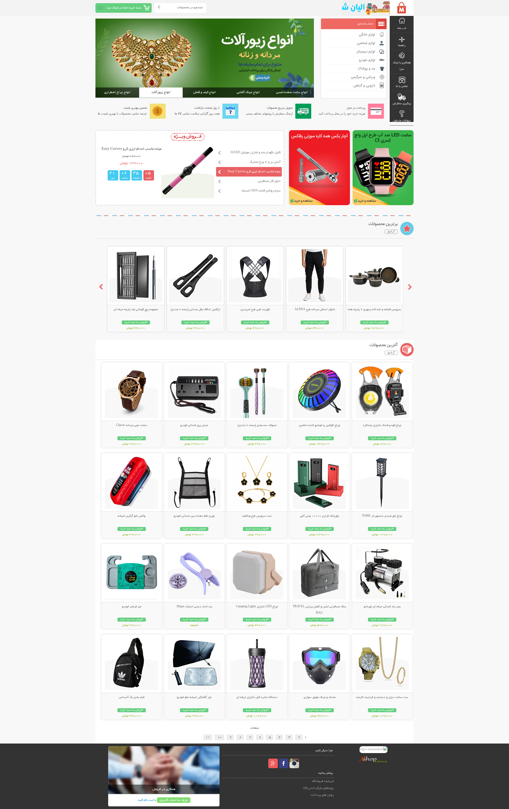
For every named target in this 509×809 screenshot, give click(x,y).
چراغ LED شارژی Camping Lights (257, 606)
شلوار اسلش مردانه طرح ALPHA (315, 309)
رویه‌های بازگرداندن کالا (318, 788)
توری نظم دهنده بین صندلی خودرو (194, 516)
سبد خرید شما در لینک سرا (123, 8)
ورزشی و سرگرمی (363, 77)
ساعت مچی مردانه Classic (131, 425)
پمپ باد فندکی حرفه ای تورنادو (382, 606)
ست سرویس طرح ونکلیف (257, 516)
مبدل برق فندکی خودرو (194, 425)
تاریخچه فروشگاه (323, 781)
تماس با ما (402, 86)
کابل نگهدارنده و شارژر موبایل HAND (255, 152)
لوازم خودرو (367, 60)
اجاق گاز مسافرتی (269, 181)
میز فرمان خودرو (131, 606)
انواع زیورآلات (161, 92)
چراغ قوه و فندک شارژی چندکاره (382, 425)
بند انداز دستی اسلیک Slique (194, 606)
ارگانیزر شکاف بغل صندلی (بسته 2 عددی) (195, 309)
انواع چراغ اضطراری (117, 92)
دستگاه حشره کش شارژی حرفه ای (256, 697)
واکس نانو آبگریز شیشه (131, 516)
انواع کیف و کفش (204, 92)
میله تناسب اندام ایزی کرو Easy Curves (254, 171)
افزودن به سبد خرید (374, 322)
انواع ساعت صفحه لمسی (292, 92)
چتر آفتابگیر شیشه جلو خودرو (194, 697)
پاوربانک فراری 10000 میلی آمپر (319, 516)
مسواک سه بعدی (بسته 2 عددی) (257, 425)
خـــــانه (401, 28)
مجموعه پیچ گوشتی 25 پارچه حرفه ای (136, 309)
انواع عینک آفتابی (248, 92)
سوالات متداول (402, 120)
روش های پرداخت (322, 795)
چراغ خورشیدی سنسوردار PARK (382, 516)
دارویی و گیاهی (364, 86)
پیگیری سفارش (402, 103)
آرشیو (391, 231)
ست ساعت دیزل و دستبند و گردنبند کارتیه (382, 697)
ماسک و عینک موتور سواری (320, 697)
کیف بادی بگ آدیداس (131, 697)
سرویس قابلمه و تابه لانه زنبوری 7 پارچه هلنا (374, 309)
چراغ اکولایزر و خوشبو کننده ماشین (319, 425)
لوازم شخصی (366, 43)
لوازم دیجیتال (365, 52)
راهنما (401, 45)
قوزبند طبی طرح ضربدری (255, 309)
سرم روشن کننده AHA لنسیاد (261, 190)
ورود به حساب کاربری (174, 800)
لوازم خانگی (367, 35)
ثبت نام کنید (145, 800)
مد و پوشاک (366, 69)
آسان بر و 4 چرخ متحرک (264, 162)
